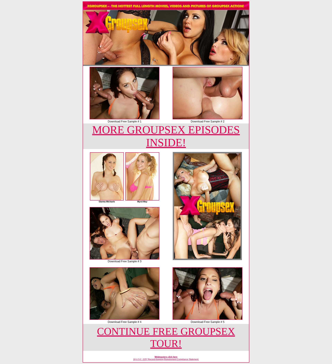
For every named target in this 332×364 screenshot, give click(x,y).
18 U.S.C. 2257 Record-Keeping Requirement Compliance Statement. (166, 359)
